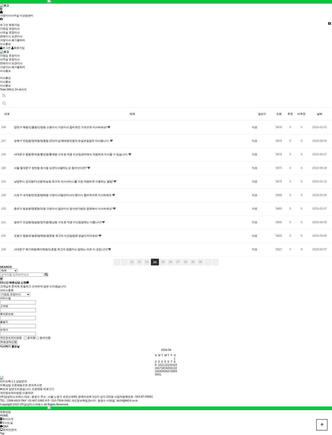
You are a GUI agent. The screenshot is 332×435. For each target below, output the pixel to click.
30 (200, 262)
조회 (279, 114)
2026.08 (166, 350)
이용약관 (27, 393)
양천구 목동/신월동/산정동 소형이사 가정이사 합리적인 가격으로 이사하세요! (61, 127)
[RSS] (4, 95)
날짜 (319, 114)
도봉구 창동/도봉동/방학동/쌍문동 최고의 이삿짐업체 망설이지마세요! (56, 235)
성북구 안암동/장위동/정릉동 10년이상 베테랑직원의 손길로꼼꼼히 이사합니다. (62, 140)
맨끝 (215, 262)
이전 (124, 262)
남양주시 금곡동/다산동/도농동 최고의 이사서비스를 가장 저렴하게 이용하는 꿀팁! (64, 181)
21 (131, 262)
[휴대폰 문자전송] (1, 12)
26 (170, 262)
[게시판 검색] (4, 103)
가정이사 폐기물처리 (12, 40)
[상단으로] (321, 424)
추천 (290, 114)
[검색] (46, 275)
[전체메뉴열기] (1, 9)
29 (192, 262)
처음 (117, 262)
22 (139, 262)
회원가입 (14, 24)
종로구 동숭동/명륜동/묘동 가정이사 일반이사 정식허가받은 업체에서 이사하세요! (63, 208)
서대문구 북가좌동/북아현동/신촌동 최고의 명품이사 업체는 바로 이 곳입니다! (61, 249)
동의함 (31, 337)
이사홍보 (5, 44)
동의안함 (45, 337)
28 (185, 262)
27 (178, 262)
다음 (207, 262)
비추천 (301, 114)
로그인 (4, 24)
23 (146, 262)
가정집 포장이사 (10, 28)
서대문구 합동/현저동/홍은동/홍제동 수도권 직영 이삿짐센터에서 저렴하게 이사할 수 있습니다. (71, 154)
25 (163, 262)
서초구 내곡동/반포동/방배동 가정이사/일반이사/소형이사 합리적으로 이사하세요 (63, 195)
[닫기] (1, 279)
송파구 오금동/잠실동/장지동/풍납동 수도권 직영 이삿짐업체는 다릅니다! (58, 222)
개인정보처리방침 (11, 393)
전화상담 (5, 412)
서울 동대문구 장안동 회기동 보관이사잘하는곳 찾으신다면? (50, 168)
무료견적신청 (8, 342)
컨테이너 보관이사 (11, 36)
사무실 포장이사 (10, 32)
